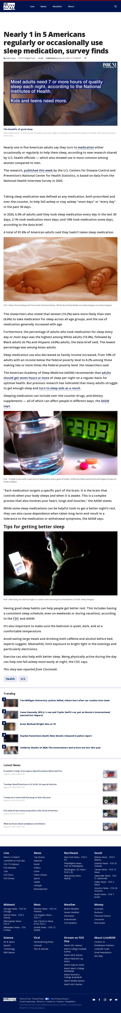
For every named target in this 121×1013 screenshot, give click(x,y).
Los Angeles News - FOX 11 (43, 916)
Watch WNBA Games (74, 980)
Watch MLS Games (73, 984)
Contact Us (99, 941)
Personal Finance (102, 915)
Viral (37, 937)
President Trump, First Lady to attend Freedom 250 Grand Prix (33, 771)
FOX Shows (9, 878)
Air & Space (9, 941)
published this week (38, 170)
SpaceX (7, 945)
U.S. (23, 679)
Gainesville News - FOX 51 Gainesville (105, 877)
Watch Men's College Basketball (74, 969)
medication (85, 147)
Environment (70, 919)
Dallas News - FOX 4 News (104, 883)
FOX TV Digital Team (27, 58)
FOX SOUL (9, 874)
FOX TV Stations (11, 864)
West (37, 904)
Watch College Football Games (75, 950)
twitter (110, 999)
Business (98, 912)
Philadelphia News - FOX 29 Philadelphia (73, 864)
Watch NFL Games (73, 945)
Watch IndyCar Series (74, 964)
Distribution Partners (104, 945)
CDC (16, 618)
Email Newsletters (103, 952)
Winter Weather (71, 908)
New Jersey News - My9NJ (73, 877)
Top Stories (39, 857)
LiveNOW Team (101, 948)
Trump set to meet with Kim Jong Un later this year (27, 797)
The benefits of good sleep (18, 129)
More (71, 6)
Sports (37, 878)
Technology (9, 948)
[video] (110, 774)
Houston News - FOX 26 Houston (105, 889)
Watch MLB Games (73, 955)
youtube (93, 999)
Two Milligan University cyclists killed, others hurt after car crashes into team (65, 700)
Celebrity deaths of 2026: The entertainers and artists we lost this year (60, 747)
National (38, 860)
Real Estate (99, 923)
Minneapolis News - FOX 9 (13, 922)
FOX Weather (10, 867)
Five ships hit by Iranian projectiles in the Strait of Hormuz (31, 810)
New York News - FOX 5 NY (75, 858)
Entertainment (40, 889)
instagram (105, 999)
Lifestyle (38, 885)
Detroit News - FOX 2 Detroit (14, 916)
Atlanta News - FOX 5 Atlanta (104, 858)
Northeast (71, 853)
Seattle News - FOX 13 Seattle (44, 928)
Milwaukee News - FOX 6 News (15, 928)
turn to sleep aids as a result (59, 388)
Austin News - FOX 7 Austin (104, 895)
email (116, 999)
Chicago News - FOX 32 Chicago (15, 910)
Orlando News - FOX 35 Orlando (105, 864)
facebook (99, 999)
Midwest (9, 904)
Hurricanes (69, 915)
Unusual (37, 945)
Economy (98, 908)
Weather (70, 904)
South (98, 853)
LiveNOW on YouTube (14, 860)
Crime (36, 871)
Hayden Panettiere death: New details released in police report (56, 735)
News (37, 853)
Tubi (6, 871)
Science (8, 937)
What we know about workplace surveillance (24, 823)
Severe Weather (71, 912)
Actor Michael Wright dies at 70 (38, 724)
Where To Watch (12, 857)
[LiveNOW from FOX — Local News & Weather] (13, 6)
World (36, 864)
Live (6, 853)
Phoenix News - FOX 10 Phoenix (45, 910)
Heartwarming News (43, 941)
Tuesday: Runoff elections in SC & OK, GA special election (30, 784)
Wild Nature (9, 952)
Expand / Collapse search (115, 6)
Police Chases (40, 874)
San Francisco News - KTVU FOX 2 (44, 922)
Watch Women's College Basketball (73, 976)
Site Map (98, 956)
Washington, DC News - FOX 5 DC (75, 871)
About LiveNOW (104, 937)
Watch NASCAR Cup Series (73, 960)
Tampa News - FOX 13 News (105, 871)
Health (41, 58)
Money (98, 904)
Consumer (99, 919)
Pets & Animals (41, 948)
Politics (37, 867)
